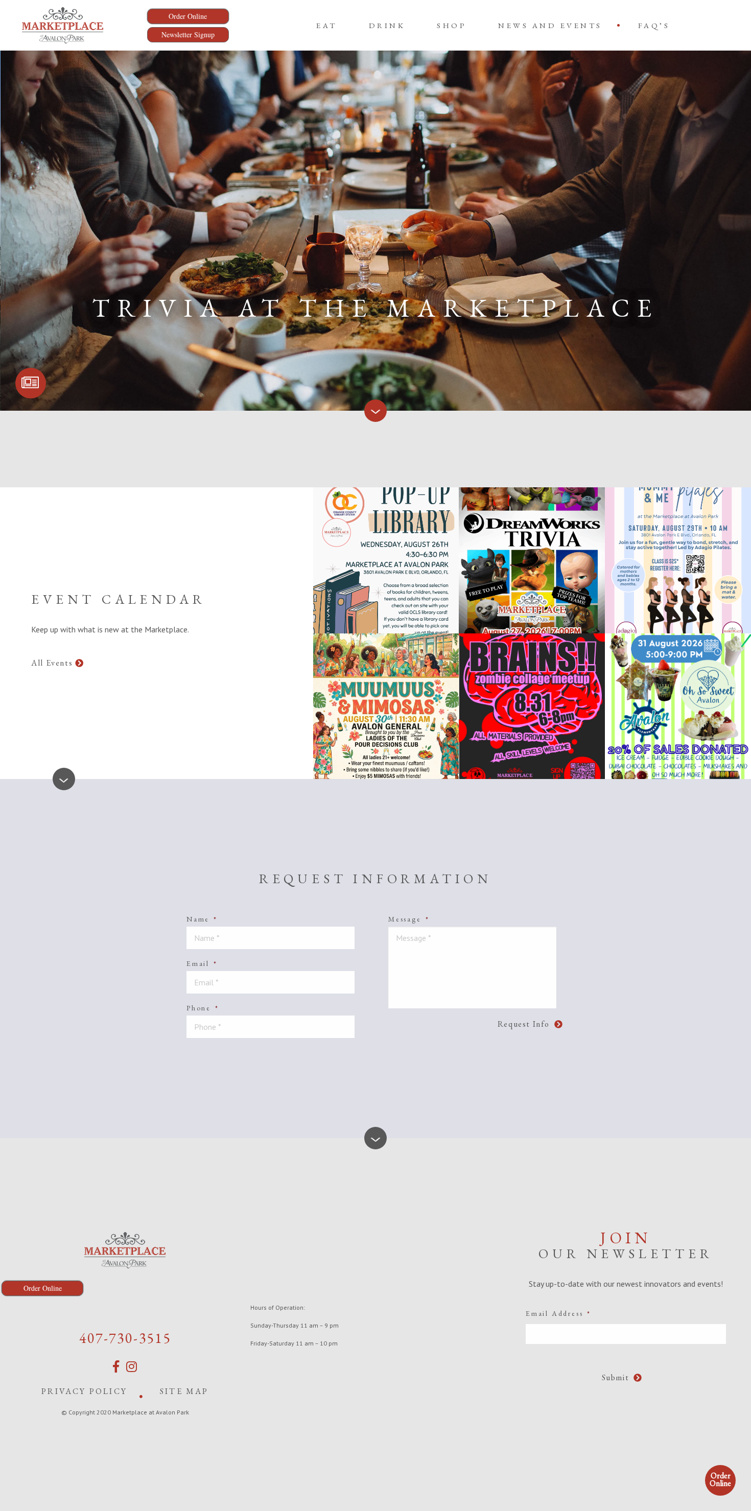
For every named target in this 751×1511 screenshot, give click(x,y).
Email (202, 963)
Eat (326, 25)
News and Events (550, 25)
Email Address (558, 1313)
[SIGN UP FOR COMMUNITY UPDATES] (30, 383)
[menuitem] (326, 25)
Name (202, 919)
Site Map (184, 1391)
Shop (451, 25)
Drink (387, 25)
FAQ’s (654, 25)
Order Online (720, 1479)
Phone (202, 1007)
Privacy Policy (84, 1391)
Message (408, 919)
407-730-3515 (125, 1338)
